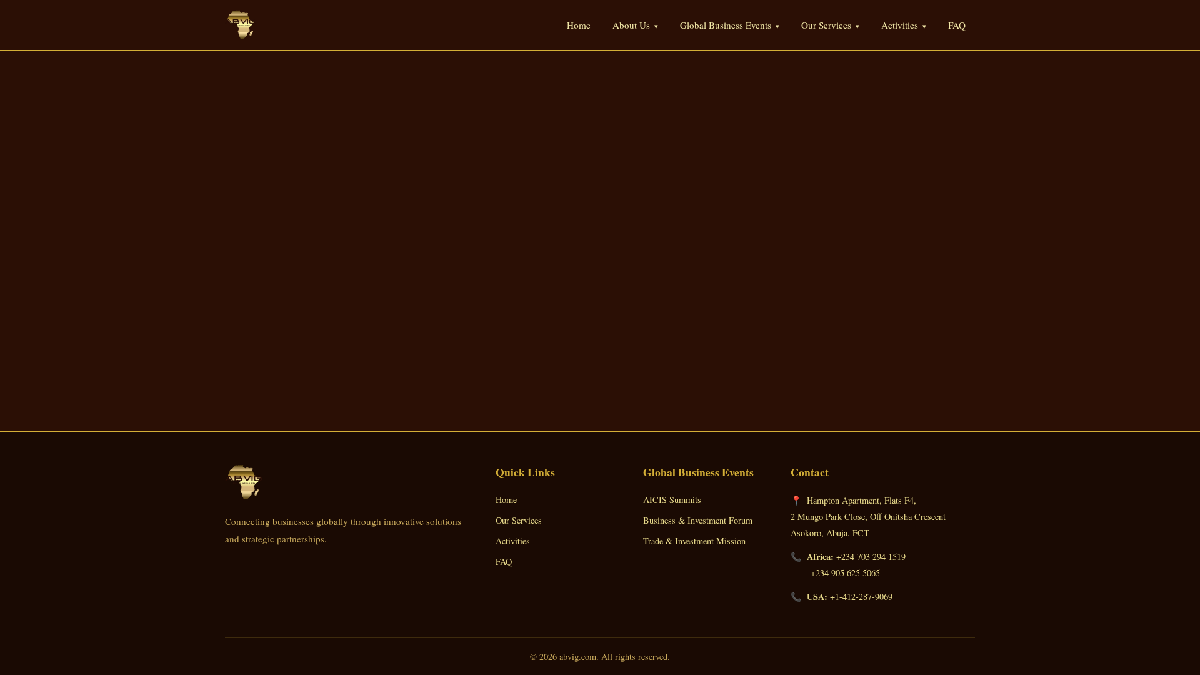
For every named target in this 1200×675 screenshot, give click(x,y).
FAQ (957, 25)
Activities (513, 541)
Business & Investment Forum (697, 520)
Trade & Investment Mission (694, 541)
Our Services (519, 520)
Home (579, 25)
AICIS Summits (672, 500)
